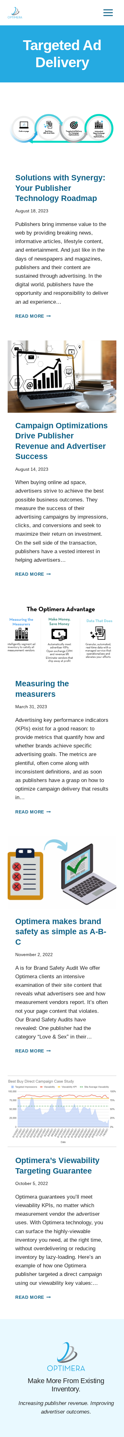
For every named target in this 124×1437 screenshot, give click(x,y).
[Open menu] (108, 12)
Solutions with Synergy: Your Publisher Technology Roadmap (60, 188)
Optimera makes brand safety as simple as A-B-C (60, 931)
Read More (33, 316)
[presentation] (62, 129)
